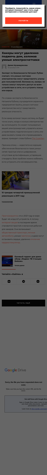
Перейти (23, 21)
